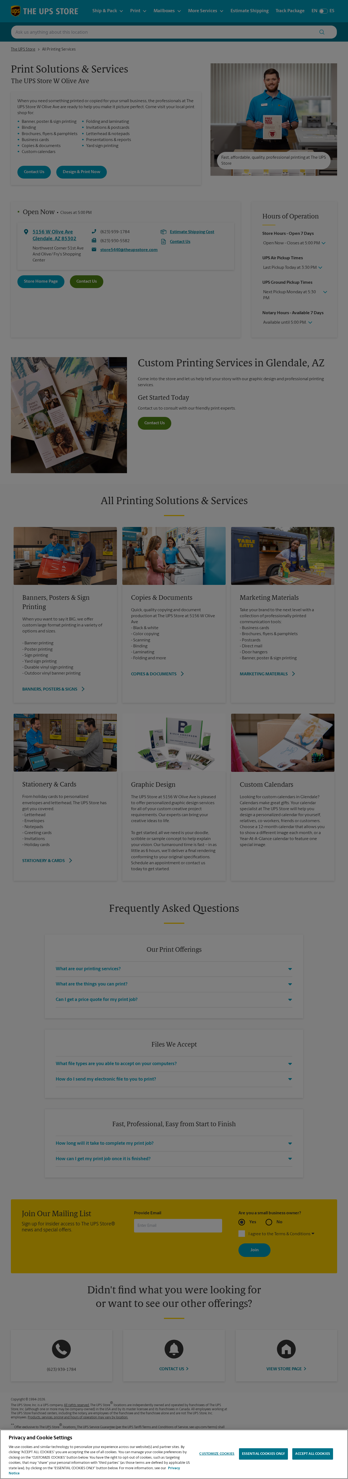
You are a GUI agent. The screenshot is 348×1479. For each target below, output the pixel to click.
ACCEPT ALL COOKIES (312, 1454)
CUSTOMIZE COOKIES (216, 1454)
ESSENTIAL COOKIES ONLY (263, 1454)
